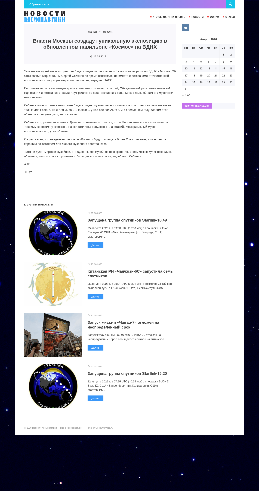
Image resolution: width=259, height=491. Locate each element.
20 (208, 75)
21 (215, 75)
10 (186, 68)
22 (223, 75)
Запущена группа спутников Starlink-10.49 (127, 220)
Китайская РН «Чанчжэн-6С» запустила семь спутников (130, 273)
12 (201, 68)
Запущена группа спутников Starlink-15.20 (127, 373)
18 (193, 75)
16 (231, 68)
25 (193, 82)
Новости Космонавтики (50, 18)
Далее (95, 245)
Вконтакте (185, 27)
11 (193, 68)
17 (186, 75)
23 (231, 75)
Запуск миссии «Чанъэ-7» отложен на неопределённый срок (123, 324)
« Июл (186, 95)
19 (201, 75)
